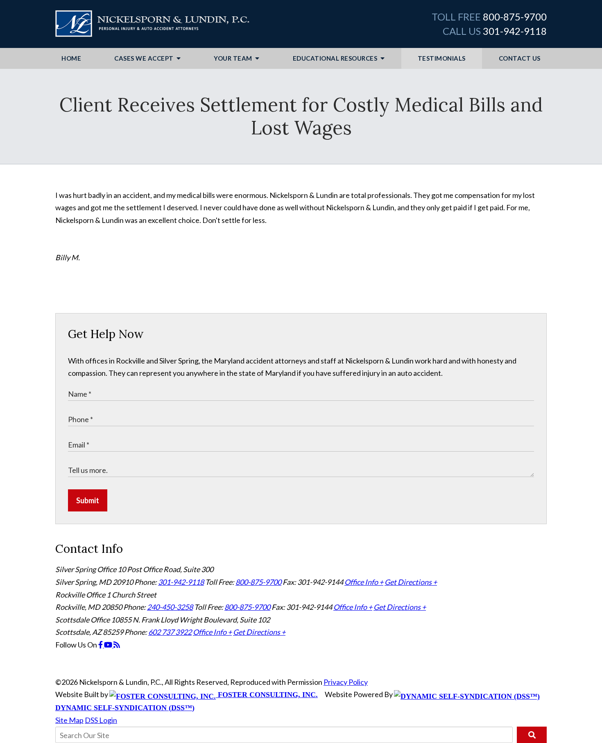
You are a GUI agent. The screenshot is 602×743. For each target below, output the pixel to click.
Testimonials (442, 58)
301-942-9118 (515, 31)
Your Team (233, 58)
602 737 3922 (170, 631)
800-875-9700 (515, 17)
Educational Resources (336, 58)
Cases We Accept (144, 58)
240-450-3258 (170, 606)
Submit (87, 500)
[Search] (532, 735)
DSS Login (101, 720)
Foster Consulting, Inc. (267, 695)
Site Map (69, 720)
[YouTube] (108, 644)
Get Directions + (411, 581)
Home (71, 58)
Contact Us (520, 58)
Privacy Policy (346, 681)
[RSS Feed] (116, 644)
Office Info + (363, 581)
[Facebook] (101, 644)
